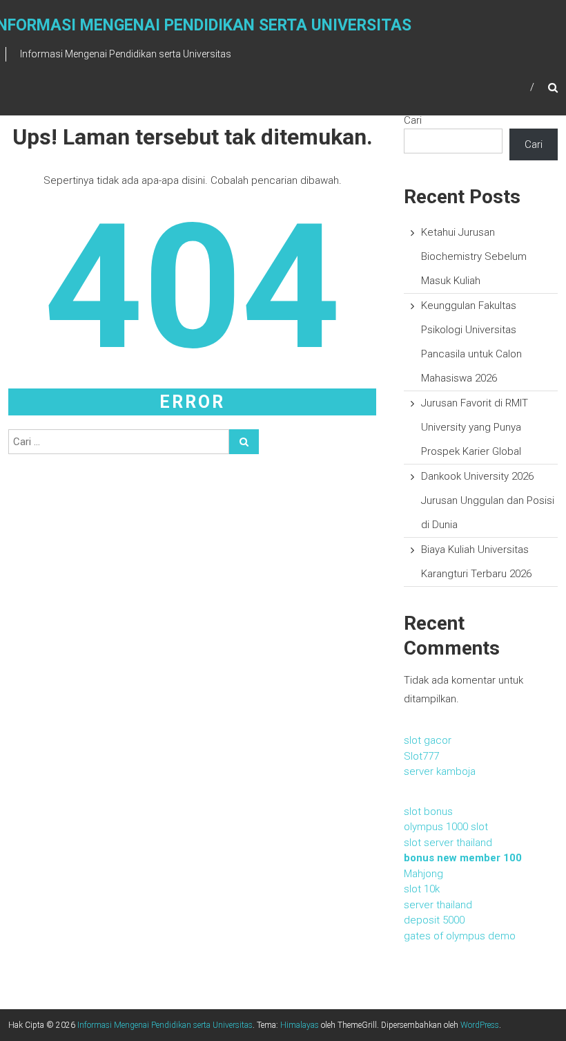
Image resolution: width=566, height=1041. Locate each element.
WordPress (479, 1025)
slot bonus (428, 811)
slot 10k (422, 889)
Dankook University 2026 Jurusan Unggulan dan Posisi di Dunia (487, 500)
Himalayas (299, 1025)
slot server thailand (448, 842)
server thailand (438, 905)
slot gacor (427, 740)
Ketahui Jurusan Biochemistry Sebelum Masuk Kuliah (474, 256)
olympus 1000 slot (446, 826)
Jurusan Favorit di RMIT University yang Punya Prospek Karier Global (474, 427)
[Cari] (244, 441)
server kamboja (440, 771)
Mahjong (423, 874)
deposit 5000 (434, 920)
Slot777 (421, 756)
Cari (413, 120)
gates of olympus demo (460, 936)
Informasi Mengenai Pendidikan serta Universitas (165, 1025)
